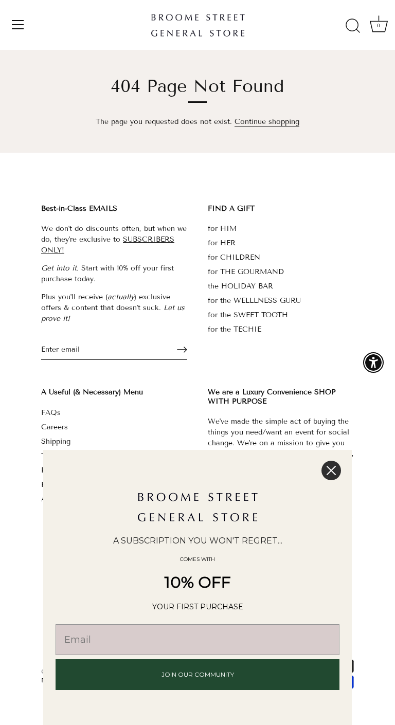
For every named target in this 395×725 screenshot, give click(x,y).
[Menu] (18, 24)
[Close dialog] (331, 470)
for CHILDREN (234, 257)
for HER (222, 243)
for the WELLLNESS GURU (254, 300)
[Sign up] (182, 350)
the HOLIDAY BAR (240, 286)
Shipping (55, 441)
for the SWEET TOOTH (248, 315)
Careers (54, 427)
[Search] (353, 26)
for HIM (222, 228)
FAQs (51, 412)
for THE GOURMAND (246, 271)
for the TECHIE (234, 329)
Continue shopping (267, 121)
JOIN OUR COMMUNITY (197, 674)
